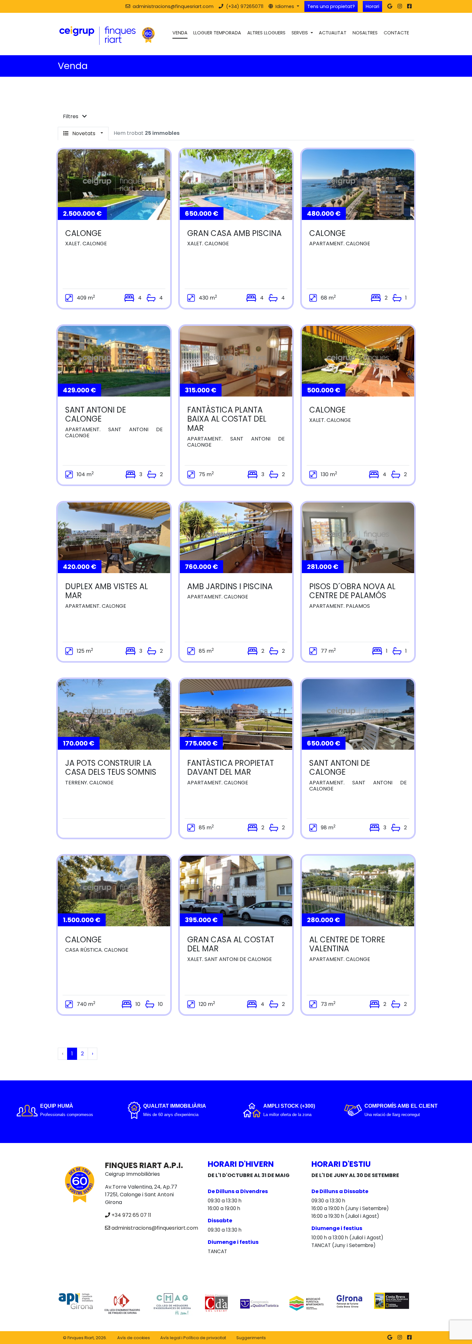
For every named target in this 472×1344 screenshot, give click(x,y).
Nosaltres (365, 33)
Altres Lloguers (266, 33)
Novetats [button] (83, 133)
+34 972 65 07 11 (131, 1215)
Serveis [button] (300, 33)
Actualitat (332, 33)
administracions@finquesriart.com (154, 1228)
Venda (180, 33)
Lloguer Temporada (217, 33)
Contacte (396, 33)
